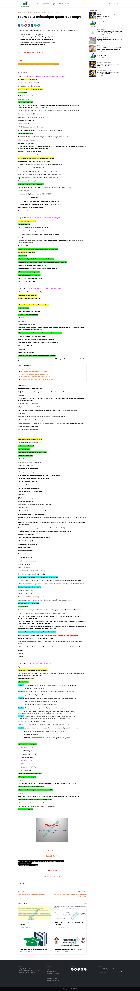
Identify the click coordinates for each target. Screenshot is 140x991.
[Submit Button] (120, 972)
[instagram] (109, 4)
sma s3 (102, 54)
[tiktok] (114, 4)
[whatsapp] (112, 4)
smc (98, 21)
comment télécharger (53, 978)
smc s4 (105, 21)
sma (98, 54)
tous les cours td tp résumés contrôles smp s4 (35, 377)
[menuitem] (37, 4)
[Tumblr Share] (32, 25)
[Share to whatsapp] (35, 25)
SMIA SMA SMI (101, 56)
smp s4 (21, 883)
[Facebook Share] (19, 25)
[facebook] (106, 4)
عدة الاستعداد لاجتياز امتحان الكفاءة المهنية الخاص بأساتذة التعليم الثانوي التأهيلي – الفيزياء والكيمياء (109, 48)
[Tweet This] (22, 25)
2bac (98, 13)
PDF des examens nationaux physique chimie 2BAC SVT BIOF (108, 73)
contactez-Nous (51, 971)
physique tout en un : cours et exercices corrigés (36, 369)
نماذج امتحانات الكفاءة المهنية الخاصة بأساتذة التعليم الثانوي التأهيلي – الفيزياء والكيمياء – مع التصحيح (109, 31)
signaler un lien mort (53, 973)
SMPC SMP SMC (101, 23)
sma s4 (105, 54)
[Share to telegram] (38, 25)
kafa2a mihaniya (101, 29)
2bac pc (109, 13)
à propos (49, 969)
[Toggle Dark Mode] (118, 3)
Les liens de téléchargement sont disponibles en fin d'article (38, 64)
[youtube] (104, 4)
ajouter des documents (53, 976)
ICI (47, 855)
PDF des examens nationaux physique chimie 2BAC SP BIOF (108, 15)
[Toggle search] (120, 3)
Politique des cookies (53, 980)
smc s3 (101, 21)
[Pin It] (25, 25)
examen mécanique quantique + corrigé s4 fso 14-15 (37, 379)
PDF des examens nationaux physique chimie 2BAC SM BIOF (108, 64)
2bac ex (102, 37)
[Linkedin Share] (29, 25)
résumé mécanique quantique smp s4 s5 (34, 371)
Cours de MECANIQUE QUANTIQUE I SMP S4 (34, 374)
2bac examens (103, 13)
